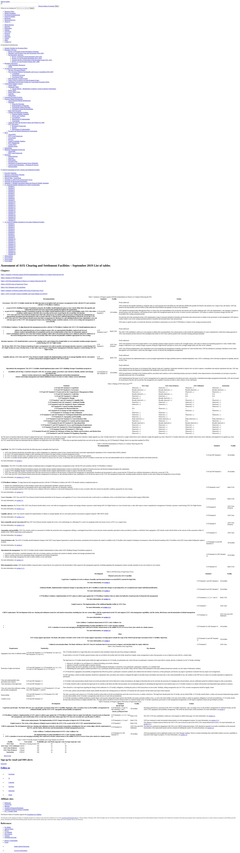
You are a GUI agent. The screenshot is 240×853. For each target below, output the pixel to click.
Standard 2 (11, 188)
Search (32, 8)
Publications (8, 28)
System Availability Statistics (16, 141)
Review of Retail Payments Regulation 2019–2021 (27, 56)
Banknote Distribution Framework (14, 149)
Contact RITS (12, 144)
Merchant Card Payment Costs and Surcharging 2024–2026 (26, 53)
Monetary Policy (9, 11)
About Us (7, 21)
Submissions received (18, 75)
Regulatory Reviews (10, 50)
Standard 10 (11, 202)
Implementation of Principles (20, 105)
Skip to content (5, 1)
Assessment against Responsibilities (22, 109)
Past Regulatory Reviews (15, 55)
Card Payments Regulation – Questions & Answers (23, 165)
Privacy (6, 830)
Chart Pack (7, 31)
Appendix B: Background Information (15, 181)
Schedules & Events (10, 837)
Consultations (16, 117)
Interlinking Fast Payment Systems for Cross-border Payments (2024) (28, 82)
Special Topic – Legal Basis (12, 178)
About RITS (12, 134)
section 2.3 (20, 560)
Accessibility (8, 832)
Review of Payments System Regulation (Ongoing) (23, 51)
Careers (6, 38)
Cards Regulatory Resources (16, 65)
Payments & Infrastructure (12, 15)
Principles (11, 102)
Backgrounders (12, 166)
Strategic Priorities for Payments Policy (16, 48)
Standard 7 (11, 196)
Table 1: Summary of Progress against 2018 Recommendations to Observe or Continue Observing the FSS (32, 274)
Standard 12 (11, 205)
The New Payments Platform (16, 70)
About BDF (11, 151)
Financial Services (9, 20)
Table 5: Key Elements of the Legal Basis (13, 287)
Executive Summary (10, 173)
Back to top (7, 756)
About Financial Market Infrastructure (19, 100)
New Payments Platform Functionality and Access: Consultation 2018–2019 (30, 72)
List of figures (8, 257)
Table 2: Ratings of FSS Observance (11, 278)
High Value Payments (14, 111)
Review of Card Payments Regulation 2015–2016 (27, 58)
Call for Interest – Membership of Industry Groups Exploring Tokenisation (34, 89)
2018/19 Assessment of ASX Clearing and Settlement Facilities (21, 170)
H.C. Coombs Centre (10, 811)
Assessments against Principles (21, 107)
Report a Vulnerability (11, 840)
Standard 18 (11, 215)
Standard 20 (11, 218)
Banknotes (7, 18)
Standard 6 (11, 195)
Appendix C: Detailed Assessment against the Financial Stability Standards (26, 183)
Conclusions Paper (17, 77)
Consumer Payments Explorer (13, 97)
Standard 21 (11, 220)
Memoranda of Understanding (21, 119)
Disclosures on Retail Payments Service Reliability (23, 163)
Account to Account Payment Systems (15, 68)
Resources (7, 155)
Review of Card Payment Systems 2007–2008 (25, 61)
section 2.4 (107, 617)
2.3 (29, 477)
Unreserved (7, 804)
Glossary (7, 836)
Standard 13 (11, 207)
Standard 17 (11, 213)
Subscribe (4, 764)
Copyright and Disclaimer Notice (69, 818)
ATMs (10, 67)
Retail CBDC (12, 90)
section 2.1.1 (107, 607)
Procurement (8, 834)
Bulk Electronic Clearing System (18, 78)
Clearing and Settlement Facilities (18, 112)
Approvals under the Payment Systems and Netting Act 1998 (26, 122)
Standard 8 (11, 198)
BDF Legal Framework (15, 153)
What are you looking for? (8, 8)
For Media (7, 827)
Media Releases (9, 25)
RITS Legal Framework (15, 136)
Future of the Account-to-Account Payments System (23, 80)
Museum (7, 806)
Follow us (5, 768)
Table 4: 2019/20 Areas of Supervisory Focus (14, 284)
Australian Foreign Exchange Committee (16, 809)
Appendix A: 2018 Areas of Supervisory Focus (18, 180)
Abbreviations (8, 256)
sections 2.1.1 (21, 477)
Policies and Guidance (18, 116)
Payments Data (12, 161)
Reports (14, 127)
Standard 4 (11, 191)
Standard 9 (11, 200)
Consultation (16, 73)
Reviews (10, 139)
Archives (7, 35)
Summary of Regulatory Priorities (14, 174)
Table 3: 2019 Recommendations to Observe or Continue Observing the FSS (23, 281)
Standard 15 (11, 210)
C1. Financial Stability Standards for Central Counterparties (22, 185)
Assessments (16, 121)
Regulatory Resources (11, 63)
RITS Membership (13, 143)
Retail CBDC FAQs (14, 92)
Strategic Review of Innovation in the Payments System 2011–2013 (32, 60)
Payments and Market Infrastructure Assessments (22, 131)
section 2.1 (20, 492)
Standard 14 (11, 208)
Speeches (7, 26)
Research (7, 33)
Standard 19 (11, 217)
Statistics (7, 30)
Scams (6, 842)
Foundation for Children (34, 814)
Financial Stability (9, 16)
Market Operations (10, 13)
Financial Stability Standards (20, 114)
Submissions (8, 148)
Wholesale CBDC (13, 87)
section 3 (19, 461)
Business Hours (13, 146)
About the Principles (18, 104)
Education (7, 36)
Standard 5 (11, 193)
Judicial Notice (8, 829)
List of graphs (8, 259)
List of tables (8, 261)
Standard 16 (11, 212)
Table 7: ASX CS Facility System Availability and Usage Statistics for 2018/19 (24, 294)
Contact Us (7, 42)
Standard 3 (11, 190)
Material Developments (11, 176)
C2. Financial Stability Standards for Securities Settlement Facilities (24, 222)
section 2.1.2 (20, 508)
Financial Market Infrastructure (13, 99)
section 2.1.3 (20, 568)
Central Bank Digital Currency (13, 83)
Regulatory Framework (19, 126)
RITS (6, 133)
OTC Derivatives (13, 124)
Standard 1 (11, 186)
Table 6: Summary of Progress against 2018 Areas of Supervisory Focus (22, 290)
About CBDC (12, 85)
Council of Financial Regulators (13, 808)
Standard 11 (11, 203)
